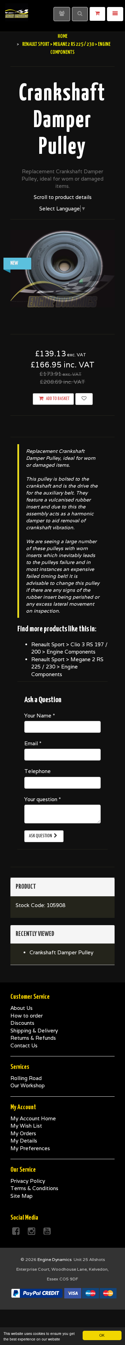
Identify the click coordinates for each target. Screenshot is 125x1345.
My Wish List (26, 1125)
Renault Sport (35, 44)
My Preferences (30, 1148)
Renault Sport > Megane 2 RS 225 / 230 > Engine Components (67, 667)
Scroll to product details (63, 197)
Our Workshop (27, 1085)
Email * (32, 743)
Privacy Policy (27, 1181)
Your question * (42, 799)
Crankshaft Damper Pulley (61, 952)
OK (102, 1335)
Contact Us (24, 1045)
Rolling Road (26, 1078)
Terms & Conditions (34, 1188)
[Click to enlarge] (62, 268)
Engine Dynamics (55, 1259)
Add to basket (57, 399)
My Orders (23, 1133)
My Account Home (33, 1118)
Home (62, 36)
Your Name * (39, 715)
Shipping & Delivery (34, 1030)
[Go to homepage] (16, 8)
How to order (26, 1015)
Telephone (37, 771)
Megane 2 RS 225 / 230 (73, 44)
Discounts (22, 1023)
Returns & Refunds (33, 1038)
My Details (23, 1140)
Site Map (21, 1196)
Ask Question (40, 836)
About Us (21, 1008)
